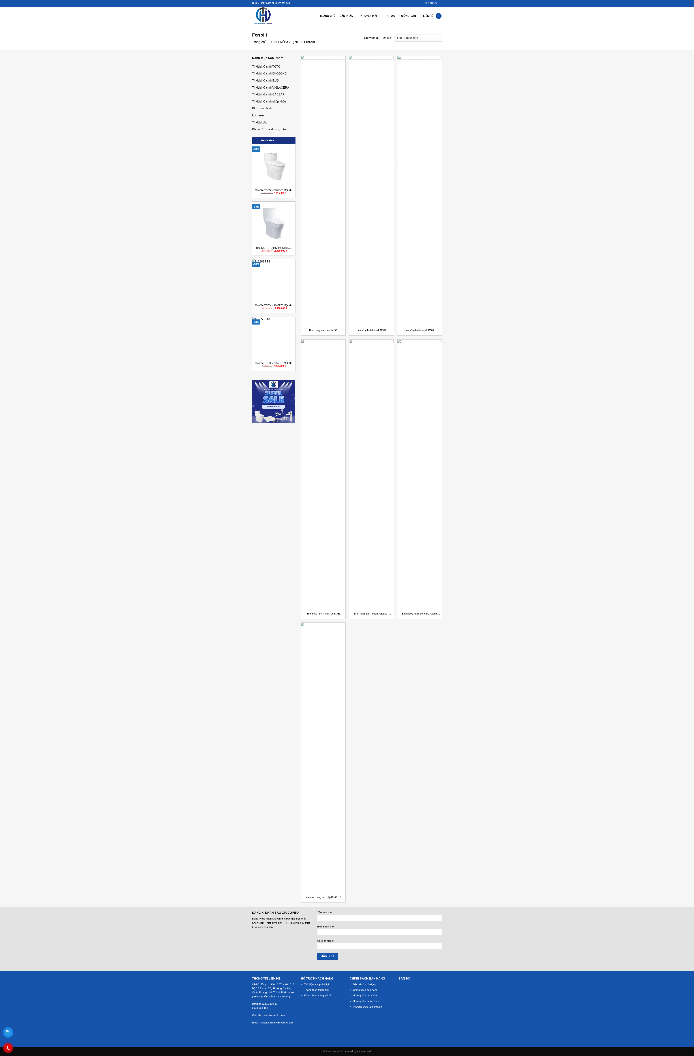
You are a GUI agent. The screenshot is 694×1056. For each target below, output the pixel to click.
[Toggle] (294, 66)
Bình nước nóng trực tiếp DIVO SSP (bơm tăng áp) (323, 897)
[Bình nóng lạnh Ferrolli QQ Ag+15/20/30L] (323, 191)
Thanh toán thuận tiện (316, 989)
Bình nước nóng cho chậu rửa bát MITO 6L (420, 613)
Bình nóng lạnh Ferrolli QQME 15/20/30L (419, 330)
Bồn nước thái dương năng (269, 129)
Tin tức (389, 15)
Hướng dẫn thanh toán (366, 1001)
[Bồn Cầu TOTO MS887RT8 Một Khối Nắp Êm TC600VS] (273, 280)
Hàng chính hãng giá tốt (318, 995)
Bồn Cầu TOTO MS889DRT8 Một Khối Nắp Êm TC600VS (273, 248)
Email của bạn (326, 926)
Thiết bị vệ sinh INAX (265, 80)
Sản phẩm (347, 15)
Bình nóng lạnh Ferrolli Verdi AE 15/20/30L (323, 613)
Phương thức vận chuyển (367, 1006)
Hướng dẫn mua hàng (365, 995)
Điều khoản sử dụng (364, 984)
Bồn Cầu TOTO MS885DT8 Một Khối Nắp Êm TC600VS (273, 190)
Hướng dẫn (407, 15)
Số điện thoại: (326, 940)
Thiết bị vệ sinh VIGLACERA (270, 87)
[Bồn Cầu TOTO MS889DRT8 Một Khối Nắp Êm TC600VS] (273, 223)
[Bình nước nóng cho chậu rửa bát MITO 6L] (419, 475)
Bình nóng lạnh (262, 108)
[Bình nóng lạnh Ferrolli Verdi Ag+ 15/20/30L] (371, 475)
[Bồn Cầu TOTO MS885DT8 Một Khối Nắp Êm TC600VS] (273, 165)
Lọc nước (258, 115)
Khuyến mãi (369, 15)
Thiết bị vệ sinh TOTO (266, 66)
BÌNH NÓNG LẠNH (285, 42)
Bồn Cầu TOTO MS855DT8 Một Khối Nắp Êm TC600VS (273, 363)
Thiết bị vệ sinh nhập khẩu (269, 101)
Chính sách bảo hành (365, 989)
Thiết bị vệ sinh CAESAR (268, 94)
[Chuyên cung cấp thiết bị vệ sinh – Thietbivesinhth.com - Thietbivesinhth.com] (270, 16)
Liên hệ (428, 15)
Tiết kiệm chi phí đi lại (316, 984)
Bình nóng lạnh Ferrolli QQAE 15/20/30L (371, 330)
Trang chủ (327, 15)
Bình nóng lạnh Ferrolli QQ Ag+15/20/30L (323, 330)
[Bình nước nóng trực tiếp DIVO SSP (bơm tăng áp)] (323, 758)
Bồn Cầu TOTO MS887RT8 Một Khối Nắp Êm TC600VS (273, 305)
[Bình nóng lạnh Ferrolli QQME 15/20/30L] (419, 191)
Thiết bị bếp (259, 122)
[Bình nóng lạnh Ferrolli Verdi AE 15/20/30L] (323, 475)
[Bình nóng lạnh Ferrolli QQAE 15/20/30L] (371, 191)
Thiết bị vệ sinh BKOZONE (269, 73)
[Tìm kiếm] (439, 16)
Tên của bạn (325, 912)
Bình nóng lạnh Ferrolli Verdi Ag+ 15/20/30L (371, 613)
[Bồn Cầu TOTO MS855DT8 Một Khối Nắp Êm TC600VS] (273, 338)
